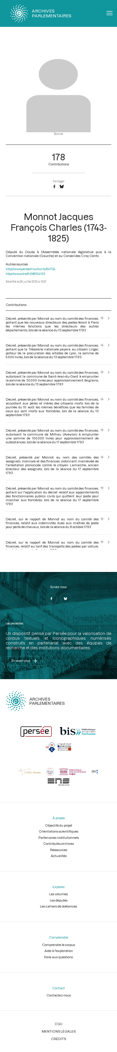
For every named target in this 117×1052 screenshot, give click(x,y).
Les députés (59, 900)
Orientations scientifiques (58, 831)
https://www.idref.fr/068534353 (25, 274)
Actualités (59, 856)
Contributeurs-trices (58, 843)
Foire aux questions (58, 957)
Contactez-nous (58, 995)
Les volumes (58, 894)
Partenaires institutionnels (58, 837)
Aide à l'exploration (58, 951)
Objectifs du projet (58, 825)
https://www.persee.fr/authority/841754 (30, 269)
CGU (58, 1024)
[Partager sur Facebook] (54, 187)
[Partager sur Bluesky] (62, 187)
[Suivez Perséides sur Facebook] (51, 598)
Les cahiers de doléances (58, 906)
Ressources (58, 850)
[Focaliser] (102, 324)
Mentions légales (59, 1031)
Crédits (58, 1039)
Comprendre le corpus (58, 945)
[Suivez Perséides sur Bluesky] (65, 598)
